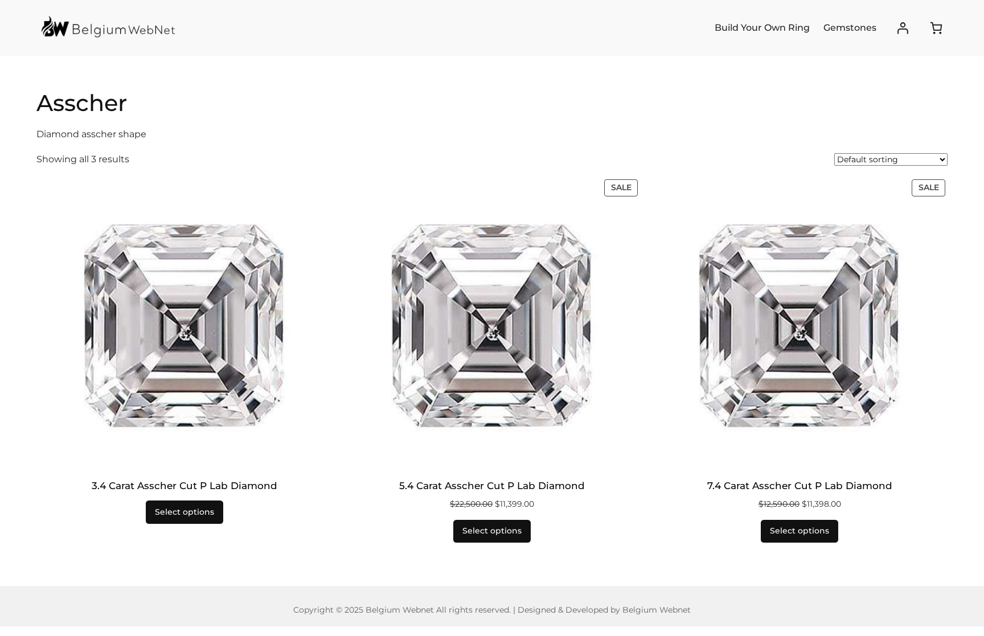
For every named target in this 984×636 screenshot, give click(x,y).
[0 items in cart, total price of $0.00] (936, 28)
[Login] (903, 28)
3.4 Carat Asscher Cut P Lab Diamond (184, 485)
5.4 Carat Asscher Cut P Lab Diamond (492, 485)
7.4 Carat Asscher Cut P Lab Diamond (799, 485)
